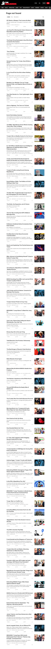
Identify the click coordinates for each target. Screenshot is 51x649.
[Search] (50, 7)
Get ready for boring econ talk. (13, 205)
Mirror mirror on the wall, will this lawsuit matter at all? (18, 333)
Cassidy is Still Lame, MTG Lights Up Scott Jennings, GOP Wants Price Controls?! (18, 561)
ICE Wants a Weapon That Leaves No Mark (19, 20)
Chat (21, 7)
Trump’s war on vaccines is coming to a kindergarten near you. (19, 361)
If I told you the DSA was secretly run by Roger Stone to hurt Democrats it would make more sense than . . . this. (19, 483)
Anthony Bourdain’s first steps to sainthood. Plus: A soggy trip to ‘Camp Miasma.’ (19, 54)
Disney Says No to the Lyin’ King (16, 332)
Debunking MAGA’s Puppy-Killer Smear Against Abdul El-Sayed (18, 582)
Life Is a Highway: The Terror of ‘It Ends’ (18, 105)
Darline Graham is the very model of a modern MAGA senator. (18, 98)
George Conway (22, 67)
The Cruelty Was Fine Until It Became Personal (20, 398)
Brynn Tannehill (13, 524)
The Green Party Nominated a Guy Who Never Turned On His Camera (20, 40)
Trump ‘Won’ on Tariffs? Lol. (15, 501)
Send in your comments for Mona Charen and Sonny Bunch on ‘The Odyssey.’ (19, 607)
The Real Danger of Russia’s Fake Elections (19, 349)
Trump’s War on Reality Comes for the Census (20, 136)
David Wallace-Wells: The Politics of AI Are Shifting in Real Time (19, 182)
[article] (25, 23)
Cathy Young (12, 353)
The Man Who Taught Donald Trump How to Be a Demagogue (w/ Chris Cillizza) (19, 193)
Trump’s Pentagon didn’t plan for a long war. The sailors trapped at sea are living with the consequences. (18, 641)
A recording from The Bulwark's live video (16, 87)
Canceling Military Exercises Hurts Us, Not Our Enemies (19, 510)
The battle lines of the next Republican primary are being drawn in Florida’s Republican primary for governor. (19, 595)
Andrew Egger (16, 46)
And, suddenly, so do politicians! (13, 227)
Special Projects (26, 7)
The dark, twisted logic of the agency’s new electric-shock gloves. (19, 23)
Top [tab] (12, 16)
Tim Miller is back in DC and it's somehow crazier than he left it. (20, 391)
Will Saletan (12, 218)
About (46, 7)
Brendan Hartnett (24, 46)
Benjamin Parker (19, 100)
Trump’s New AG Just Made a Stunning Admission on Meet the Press (18, 549)
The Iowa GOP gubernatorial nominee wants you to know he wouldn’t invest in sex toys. (20, 324)
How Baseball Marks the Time (15, 428)
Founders (37, 7)
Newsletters (11, 7)
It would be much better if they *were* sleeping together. (19, 303)
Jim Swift (26, 100)
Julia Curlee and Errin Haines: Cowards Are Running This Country (19, 291)
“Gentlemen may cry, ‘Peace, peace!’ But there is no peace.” (19, 523)
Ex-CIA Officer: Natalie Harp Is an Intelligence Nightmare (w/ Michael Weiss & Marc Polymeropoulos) (19, 147)
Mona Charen (12, 343)
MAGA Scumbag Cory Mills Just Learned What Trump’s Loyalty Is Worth (20, 279)
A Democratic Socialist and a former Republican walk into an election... (19, 249)
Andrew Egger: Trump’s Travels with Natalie (19, 460)
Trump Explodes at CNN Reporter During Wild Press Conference (20, 449)
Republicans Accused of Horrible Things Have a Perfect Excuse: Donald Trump (20, 571)
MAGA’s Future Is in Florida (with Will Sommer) (20, 593)
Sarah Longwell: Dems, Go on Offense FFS (18, 625)
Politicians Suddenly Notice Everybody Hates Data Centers (19, 224)
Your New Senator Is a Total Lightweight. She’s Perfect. (20, 95)
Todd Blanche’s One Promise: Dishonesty (18, 340)
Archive (42, 7)
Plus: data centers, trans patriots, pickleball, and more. (18, 75)
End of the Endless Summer (14, 115)
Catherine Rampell (17, 89)
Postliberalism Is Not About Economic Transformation (17, 234)
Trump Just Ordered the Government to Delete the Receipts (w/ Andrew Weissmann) (19, 159)
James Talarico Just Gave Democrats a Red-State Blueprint (19, 615)
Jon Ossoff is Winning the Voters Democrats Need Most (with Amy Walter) (19, 30)
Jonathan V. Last (16, 77)
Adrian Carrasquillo (15, 24)
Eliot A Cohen (22, 543)
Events (32, 7)
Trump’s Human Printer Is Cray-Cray (17, 302)
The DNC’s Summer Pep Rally (15, 529)
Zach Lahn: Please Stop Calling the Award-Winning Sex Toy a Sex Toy (19, 321)
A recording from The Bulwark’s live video (16, 313)
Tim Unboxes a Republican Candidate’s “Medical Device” (18, 268)
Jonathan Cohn (13, 363)
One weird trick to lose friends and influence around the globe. (19, 421)
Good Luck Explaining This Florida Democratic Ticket (20, 246)
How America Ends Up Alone (15, 418)
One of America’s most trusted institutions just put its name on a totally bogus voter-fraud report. (19, 138)
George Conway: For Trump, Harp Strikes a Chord (19, 61)
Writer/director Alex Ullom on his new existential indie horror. (18, 108)
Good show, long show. (12, 371)
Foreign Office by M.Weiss (17, 153)
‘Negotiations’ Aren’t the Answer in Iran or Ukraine (18, 520)
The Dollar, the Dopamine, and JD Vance (18, 204)
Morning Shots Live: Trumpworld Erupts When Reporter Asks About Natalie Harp (18, 409)
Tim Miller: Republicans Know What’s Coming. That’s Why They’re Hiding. (20, 125)
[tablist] (13, 17)
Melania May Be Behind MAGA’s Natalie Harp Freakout (19, 369)
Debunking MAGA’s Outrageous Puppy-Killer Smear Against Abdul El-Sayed (19, 470)
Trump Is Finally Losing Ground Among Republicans (18, 170)
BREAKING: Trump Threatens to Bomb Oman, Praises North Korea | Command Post (19, 491)
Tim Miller (15, 67)
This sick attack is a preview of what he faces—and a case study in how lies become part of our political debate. (19, 586)
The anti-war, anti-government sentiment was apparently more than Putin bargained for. (19, 351)
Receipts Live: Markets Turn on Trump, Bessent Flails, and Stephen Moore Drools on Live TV (19, 84)
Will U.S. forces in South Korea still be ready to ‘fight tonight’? (20, 513)
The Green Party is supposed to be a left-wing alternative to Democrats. (19, 44)
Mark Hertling (14, 315)
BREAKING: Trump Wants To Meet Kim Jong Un (19, 311)
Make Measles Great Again (14, 359)
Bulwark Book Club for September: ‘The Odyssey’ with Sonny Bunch (18, 603)
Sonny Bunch (14, 55)
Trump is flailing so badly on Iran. (14, 380)
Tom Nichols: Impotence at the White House (19, 378)
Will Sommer (20, 393)
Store (36, 3)
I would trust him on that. (12, 342)
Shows (17, 7)
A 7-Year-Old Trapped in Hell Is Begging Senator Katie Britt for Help (18, 438)
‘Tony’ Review (10, 51)
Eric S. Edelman (15, 543)
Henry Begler (12, 119)
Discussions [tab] (16, 16)
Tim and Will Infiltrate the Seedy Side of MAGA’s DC (18, 388)
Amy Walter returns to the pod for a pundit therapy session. (19, 33)
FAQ (39, 3)
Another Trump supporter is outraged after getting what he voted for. (19, 401)
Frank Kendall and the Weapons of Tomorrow (19, 539)
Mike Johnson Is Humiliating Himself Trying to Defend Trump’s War (20, 257)
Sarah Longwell (25, 77)
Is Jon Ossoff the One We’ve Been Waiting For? (18, 73)
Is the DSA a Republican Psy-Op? (16, 481)
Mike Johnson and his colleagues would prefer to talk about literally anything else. (19, 216)
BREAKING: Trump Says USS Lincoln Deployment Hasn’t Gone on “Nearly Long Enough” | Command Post (18, 637)
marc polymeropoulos (28, 153)
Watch (6, 7)
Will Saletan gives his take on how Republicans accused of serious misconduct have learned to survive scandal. (19, 574)
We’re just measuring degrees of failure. (15, 502)
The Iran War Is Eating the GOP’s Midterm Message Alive (18, 213)
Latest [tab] (8, 16)
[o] (39, 32)
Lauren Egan (12, 251)
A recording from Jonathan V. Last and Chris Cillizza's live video (19, 196)
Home (2, 7)
